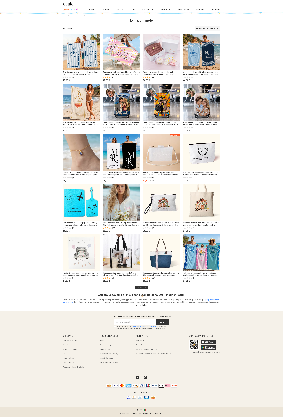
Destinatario (90, 9)
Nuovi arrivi (200, 9)
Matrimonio (73, 16)
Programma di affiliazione (109, 362)
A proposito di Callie (70, 340)
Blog (64, 354)
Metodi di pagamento (107, 358)
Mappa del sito (68, 358)
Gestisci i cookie (125, 413)
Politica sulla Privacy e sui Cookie (144, 326)
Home (65, 16)
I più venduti (215, 9)
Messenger (140, 340)
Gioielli (133, 9)
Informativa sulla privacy (109, 354)
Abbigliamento (165, 9)
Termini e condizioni (70, 349)
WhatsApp (140, 345)
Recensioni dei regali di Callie (73, 367)
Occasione (105, 9)
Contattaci (66, 345)
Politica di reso (105, 349)
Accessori (119, 9)
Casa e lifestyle (147, 9)
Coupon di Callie (69, 362)
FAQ (102, 340)
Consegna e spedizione (108, 345)
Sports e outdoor (183, 9)
